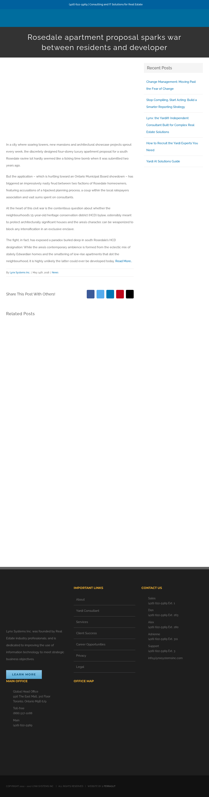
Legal (80, 667)
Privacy (81, 655)
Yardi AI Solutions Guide (163, 161)
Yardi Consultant (87, 611)
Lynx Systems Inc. (20, 272)
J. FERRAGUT (109, 786)
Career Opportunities (90, 644)
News (55, 272)
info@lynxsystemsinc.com (165, 658)
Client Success (86, 633)
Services (82, 622)
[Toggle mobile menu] (201, 20)
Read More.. (123, 261)
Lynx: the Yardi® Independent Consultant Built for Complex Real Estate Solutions (170, 125)
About (80, 599)
